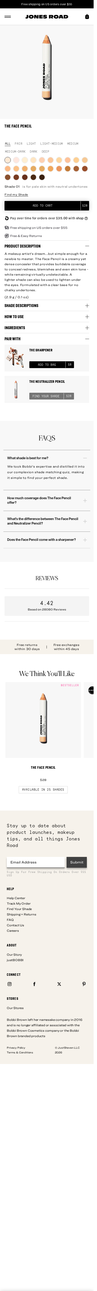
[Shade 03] (25, 160)
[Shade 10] (85, 160)
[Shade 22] (16, 177)
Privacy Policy (16, 1047)
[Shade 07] (59, 160)
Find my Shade (16, 194)
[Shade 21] (8, 177)
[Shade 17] (59, 169)
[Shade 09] (76, 160)
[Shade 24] (33, 177)
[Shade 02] (16, 160)
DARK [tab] (33, 152)
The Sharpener (40, 350)
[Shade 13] (25, 169)
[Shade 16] (50, 169)
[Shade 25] (42, 177)
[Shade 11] (8, 169)
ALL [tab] (8, 144)
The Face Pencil (43, 767)
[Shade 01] (8, 160)
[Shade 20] (85, 169)
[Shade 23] (25, 177)
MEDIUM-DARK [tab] (15, 152)
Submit (76, 862)
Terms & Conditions (20, 1052)
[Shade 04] (33, 160)
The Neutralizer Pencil (47, 381)
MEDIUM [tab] (73, 144)
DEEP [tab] (45, 152)
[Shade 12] (16, 169)
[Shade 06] (50, 160)
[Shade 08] (68, 160)
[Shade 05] (42, 160)
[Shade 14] (33, 169)
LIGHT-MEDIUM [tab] (51, 144)
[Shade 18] (68, 169)
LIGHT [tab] (31, 144)
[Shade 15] (42, 169)
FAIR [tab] (18, 144)
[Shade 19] (76, 169)
